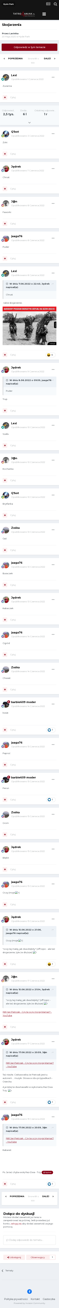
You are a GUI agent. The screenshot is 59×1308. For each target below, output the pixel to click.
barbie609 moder (23, 702)
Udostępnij (15, 1257)
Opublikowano (27, 79)
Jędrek (16, 166)
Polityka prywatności (16, 1299)
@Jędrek (47, 1172)
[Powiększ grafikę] (29, 325)
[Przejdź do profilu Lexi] (6, 77)
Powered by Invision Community (29, 1303)
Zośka (15, 527)
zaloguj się (16, 1223)
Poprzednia (15, 58)
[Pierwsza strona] (4, 58)
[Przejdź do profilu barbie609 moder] (6, 704)
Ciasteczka (49, 1299)
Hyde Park (24, 36)
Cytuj (13, 97)
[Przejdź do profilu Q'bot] (6, 134)
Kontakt (35, 1299)
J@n (14, 201)
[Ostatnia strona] (54, 58)
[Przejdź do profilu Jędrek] (6, 168)
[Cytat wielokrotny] (5, 97)
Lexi (14, 75)
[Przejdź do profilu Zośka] (6, 530)
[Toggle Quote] (7, 283)
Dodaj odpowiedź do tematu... (26, 1240)
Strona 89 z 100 (33, 60)
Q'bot (15, 131)
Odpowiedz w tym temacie (29, 47)
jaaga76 (16, 236)
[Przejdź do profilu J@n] (6, 203)
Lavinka (14, 33)
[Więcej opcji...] (53, 77)
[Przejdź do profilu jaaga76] (6, 238)
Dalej (47, 58)
